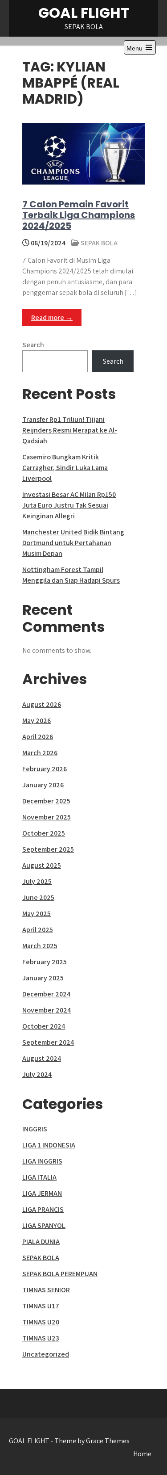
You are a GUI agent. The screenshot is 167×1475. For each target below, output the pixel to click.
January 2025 (43, 978)
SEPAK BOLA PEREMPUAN (60, 1273)
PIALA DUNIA (41, 1241)
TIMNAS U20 (40, 1322)
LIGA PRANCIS (43, 1209)
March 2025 (39, 945)
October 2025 (43, 833)
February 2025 (44, 962)
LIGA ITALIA (39, 1177)
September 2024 (48, 1042)
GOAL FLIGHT (83, 13)
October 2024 (43, 1026)
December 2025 (46, 801)
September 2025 (48, 849)
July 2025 (37, 881)
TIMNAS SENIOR (46, 1289)
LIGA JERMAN (42, 1193)
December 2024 (46, 994)
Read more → (52, 317)
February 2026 (44, 768)
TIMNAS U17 (40, 1306)
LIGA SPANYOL (43, 1225)
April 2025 (37, 929)
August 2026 (41, 704)
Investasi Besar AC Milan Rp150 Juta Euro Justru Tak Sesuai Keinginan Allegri (69, 505)
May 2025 (36, 913)
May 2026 (36, 720)
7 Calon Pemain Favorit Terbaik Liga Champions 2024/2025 (78, 215)
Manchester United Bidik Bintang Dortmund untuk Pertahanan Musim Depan (73, 542)
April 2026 (37, 736)
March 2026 (39, 752)
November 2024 (46, 1010)
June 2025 (38, 897)
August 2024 (41, 1058)
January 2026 (43, 785)
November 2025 (46, 817)
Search (33, 344)
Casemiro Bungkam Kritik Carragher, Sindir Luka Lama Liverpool (65, 467)
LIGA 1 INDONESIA (48, 1145)
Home (142, 1453)
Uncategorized (45, 1354)
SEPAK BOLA (99, 243)
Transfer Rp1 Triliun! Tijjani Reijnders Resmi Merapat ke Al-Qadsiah (69, 430)
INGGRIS (34, 1129)
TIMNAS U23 (40, 1338)
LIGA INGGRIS (42, 1161)
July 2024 (37, 1074)
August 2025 (41, 865)
